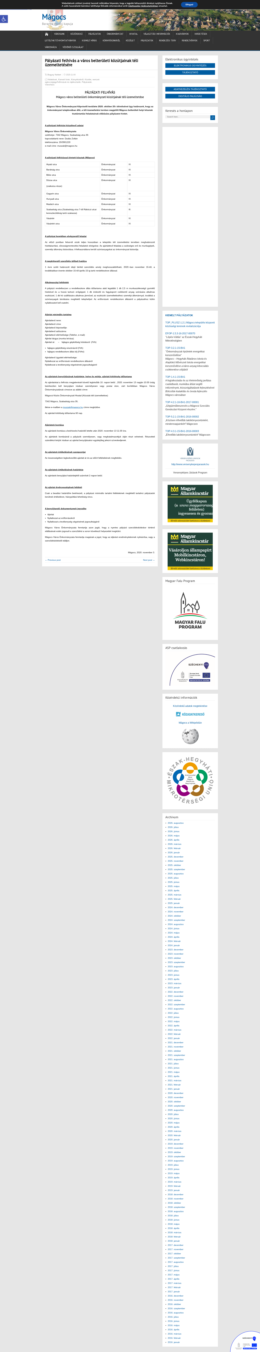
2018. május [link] (174, 1224)
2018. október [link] (174, 1203)
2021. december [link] (175, 1042)
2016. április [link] (173, 1329)
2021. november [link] (175, 1046)
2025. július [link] (173, 878)
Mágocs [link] (54, 17)
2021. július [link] (173, 1063)
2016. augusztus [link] (176, 1312)
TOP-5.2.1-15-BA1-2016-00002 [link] (182, 416)
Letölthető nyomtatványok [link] (60, 40)
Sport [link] (206, 40)
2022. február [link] (174, 1034)
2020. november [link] (175, 1097)
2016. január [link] (174, 1342)
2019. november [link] (175, 1148)
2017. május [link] (174, 1274)
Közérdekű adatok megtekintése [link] (190, 706)
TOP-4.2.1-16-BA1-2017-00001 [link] (182, 402)
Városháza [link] (51, 47)
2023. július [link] (173, 970)
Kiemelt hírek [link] (89, 40)
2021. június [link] (173, 1068)
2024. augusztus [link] (176, 924)
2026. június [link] (173, 831)
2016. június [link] (173, 1321)
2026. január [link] (174, 852)
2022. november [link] (175, 996)
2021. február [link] (174, 1084)
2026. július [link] (173, 827)
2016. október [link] (174, 1304)
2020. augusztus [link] (176, 1110)
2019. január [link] (174, 1190)
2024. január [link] (174, 945)
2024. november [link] (175, 911)
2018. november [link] (175, 1198)
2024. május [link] (174, 932)
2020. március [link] (174, 1131)
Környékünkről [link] (111, 40)
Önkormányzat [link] (115, 33)
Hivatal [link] (133, 33)
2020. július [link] (173, 1114)
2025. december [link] (175, 856)
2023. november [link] (175, 954)
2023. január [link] (174, 987)
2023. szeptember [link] (176, 962)
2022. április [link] (173, 1025)
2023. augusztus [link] (176, 966)
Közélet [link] (130, 40)
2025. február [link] (174, 899)
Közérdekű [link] (77, 33)
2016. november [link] (175, 1300)
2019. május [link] (174, 1173)
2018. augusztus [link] (176, 1211)
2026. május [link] (174, 835)
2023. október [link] (174, 958)
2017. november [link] (175, 1249)
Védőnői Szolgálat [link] (73, 47)
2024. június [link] (173, 928)
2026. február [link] (174, 848)
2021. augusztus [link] (176, 1059)
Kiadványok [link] (182, 33)
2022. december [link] (175, 992)
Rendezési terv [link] (167, 40)
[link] (4, 19)
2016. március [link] (174, 1334)
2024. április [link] (173, 937)
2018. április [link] (173, 1228)
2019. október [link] (174, 1152)
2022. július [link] (173, 1013)
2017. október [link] (174, 1253)
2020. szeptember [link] (176, 1106)
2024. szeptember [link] (176, 920)
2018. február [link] (174, 1236)
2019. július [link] (173, 1165)
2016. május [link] (174, 1325)
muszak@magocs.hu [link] (73, 407)
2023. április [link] (173, 979)
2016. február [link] (174, 1338)
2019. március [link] (174, 1182)
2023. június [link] (173, 975)
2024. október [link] (174, 916)
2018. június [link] (173, 1220)
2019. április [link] (173, 1177)
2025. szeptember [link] (176, 869)
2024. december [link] (175, 907)
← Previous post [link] (53, 560)
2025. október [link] (174, 865)
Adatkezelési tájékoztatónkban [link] (143, 6)
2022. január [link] (174, 1038)
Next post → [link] (149, 560)
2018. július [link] (173, 1215)
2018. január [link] (174, 1241)
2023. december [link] (175, 949)
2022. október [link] (174, 1000)
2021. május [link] (174, 1072)
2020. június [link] (173, 1118)
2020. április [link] (173, 1127)
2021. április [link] (173, 1076)
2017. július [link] (173, 1266)
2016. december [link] (175, 1296)
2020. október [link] (174, 1101)
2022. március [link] (174, 1030)
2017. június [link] (173, 1270)
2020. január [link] (174, 1139)
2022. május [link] (174, 1021)
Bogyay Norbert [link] (54, 75)
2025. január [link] (174, 903)
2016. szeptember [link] (176, 1308)
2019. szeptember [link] (176, 1156)
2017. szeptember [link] (176, 1258)
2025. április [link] (173, 890)
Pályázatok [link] (94, 33)
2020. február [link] (174, 1135)
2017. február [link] (174, 1287)
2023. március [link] (174, 983)
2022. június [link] (173, 1017)
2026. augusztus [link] (176, 823)
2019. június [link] (173, 1169)
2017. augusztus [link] (176, 1262)
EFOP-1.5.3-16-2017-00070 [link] (180, 333)
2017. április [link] (173, 1279)
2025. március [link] (174, 894)
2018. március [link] (174, 1232)
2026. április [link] (173, 840)
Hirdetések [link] (201, 33)
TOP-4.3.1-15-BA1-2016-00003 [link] (182, 431)
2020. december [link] (175, 1093)
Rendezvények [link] (190, 40)
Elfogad (189, 4)
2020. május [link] (174, 1122)
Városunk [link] (59, 33)
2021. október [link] (174, 1051)
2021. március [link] (174, 1080)
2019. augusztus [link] (176, 1160)
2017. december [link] (175, 1245)
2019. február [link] (174, 1186)
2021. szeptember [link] (176, 1055)
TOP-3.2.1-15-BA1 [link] (175, 348)
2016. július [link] (173, 1317)
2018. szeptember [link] (176, 1207)
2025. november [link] (175, 861)
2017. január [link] (174, 1291)
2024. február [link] (174, 941)
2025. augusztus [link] (176, 873)
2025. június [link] (173, 882)
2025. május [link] (174, 886)
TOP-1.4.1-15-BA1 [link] (175, 377)
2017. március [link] (174, 1283)
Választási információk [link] (157, 33)
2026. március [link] (174, 844)
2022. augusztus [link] (176, 1008)
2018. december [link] (175, 1194)
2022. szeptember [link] (176, 1004)
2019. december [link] (175, 1144)
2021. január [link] (174, 1089)
